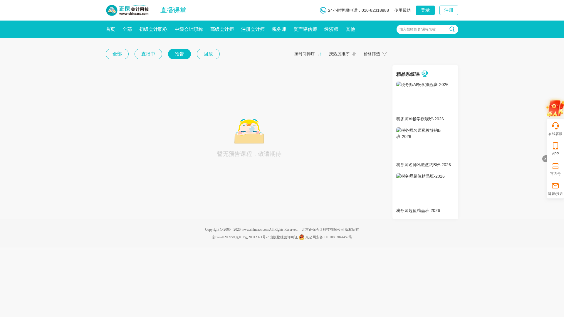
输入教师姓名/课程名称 (418, 29)
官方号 (555, 174)
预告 (179, 53)
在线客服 (555, 134)
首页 (110, 29)
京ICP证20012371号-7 (252, 237)
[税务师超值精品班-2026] (420, 176)
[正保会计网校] (128, 9)
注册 (449, 10)
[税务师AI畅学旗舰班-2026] (422, 84)
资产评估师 (305, 29)
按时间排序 (304, 53)
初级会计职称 (153, 29)
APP (555, 154)
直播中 (148, 53)
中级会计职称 (189, 29)
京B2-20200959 (223, 237)
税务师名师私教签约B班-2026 (423, 164)
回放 (208, 53)
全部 (127, 29)
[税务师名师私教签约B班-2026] (425, 130)
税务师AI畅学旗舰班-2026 (420, 119)
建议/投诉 (555, 194)
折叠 (544, 158)
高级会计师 (222, 29)
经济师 (331, 29)
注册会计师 (253, 29)
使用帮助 (402, 10)
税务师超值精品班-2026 (418, 210)
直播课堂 (173, 10)
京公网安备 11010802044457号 (329, 237)
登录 (425, 10)
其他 (350, 29)
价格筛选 (372, 53)
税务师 (279, 29)
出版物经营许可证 (284, 237)
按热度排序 (339, 53)
